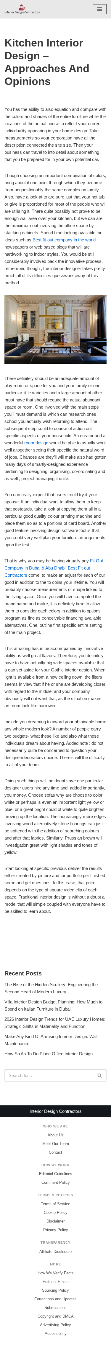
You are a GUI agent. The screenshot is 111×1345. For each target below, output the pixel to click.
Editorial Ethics (56, 1281)
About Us (56, 1135)
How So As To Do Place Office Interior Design (48, 1053)
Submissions (55, 1307)
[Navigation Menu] (100, 9)
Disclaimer (55, 1221)
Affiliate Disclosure (55, 1251)
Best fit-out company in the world (64, 239)
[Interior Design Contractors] (22, 9)
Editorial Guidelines (55, 1174)
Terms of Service (55, 1204)
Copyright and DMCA (56, 1316)
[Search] (100, 1075)
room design (36, 442)
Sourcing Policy (55, 1290)
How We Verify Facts (56, 1273)
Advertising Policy (55, 1325)
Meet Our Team (55, 1143)
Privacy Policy (55, 1230)
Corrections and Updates (55, 1299)
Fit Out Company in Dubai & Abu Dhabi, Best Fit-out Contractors (53, 568)
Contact (55, 1152)
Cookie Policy (55, 1212)
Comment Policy (55, 1182)
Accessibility (56, 1333)
